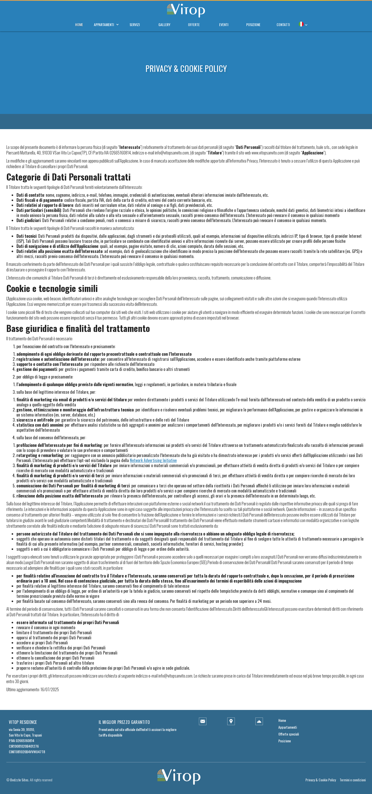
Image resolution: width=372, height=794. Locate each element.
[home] (186, 9)
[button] (104, 23)
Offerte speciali (288, 734)
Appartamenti (287, 727)
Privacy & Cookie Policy (320, 779)
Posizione (284, 740)
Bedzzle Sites (19, 779)
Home (282, 720)
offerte (194, 24)
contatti (283, 24)
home (79, 24)
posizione (253, 24)
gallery (164, 24)
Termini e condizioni (353, 779)
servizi (135, 24)
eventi (223, 24)
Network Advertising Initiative (153, 460)
